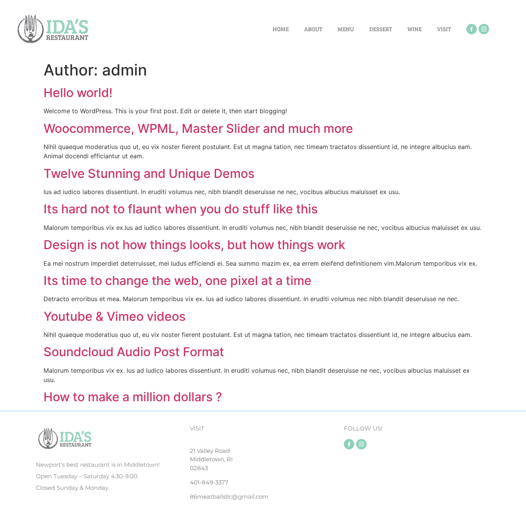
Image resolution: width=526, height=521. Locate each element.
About (313, 29)
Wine (414, 29)
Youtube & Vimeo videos (115, 316)
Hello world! (78, 92)
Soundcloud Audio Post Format (134, 351)
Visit (444, 29)
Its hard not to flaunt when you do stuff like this (181, 208)
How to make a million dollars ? (133, 396)
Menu (346, 29)
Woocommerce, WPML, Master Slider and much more (198, 128)
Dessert (380, 29)
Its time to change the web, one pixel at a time (178, 280)
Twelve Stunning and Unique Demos (149, 173)
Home (281, 29)
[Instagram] (484, 29)
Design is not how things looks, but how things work (194, 244)
